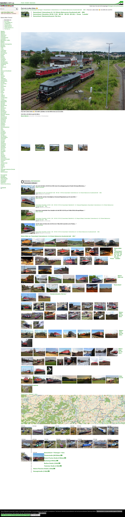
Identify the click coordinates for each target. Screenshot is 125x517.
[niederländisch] (13, 6)
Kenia (2, 85)
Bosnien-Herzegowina (6, 44)
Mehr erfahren (42, 513)
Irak (1, 68)
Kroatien (3, 90)
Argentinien (3, 35)
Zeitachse (3, 182)
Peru (2, 128)
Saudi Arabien (4, 137)
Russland (3, 133)
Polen (2, 129)
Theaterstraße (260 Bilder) (52, 455)
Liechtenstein (4, 97)
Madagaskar (4, 101)
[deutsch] (3, 6)
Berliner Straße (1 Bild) (51, 463)
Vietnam (3, 170)
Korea (2, 87)
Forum (22, 2)
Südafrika (3, 151)
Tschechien (3, 158)
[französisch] (5, 6)
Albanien (3, 32)
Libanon (3, 96)
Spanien (3, 149)
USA (2, 168)
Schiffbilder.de (7, 23)
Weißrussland (4, 172)
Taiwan (2, 154)
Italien (2, 74)
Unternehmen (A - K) (56, 10)
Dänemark (3, 51)
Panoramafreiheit (5, 127)
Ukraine (3, 164)
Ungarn (2, 165)
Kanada (3, 82)
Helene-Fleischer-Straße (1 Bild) (43, 468)
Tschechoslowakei (5, 159)
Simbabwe (3, 143)
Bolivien (3, 42)
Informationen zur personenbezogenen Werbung (109, 511)
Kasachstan (3, 83)
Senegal (3, 141)
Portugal (3, 131)
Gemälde (3, 176)
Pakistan (3, 123)
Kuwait (2, 92)
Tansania (3, 155)
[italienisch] (7, 6)
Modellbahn (4, 177)
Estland (2, 57)
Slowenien (3, 147)
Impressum (32, 2)
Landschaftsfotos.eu (8, 27)
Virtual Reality (4, 178)
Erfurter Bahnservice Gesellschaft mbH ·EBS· (74, 10)
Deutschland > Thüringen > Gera (29, 394)
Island (2, 72)
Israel (2, 73)
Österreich (3, 122)
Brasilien (3, 45)
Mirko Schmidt (39, 198)
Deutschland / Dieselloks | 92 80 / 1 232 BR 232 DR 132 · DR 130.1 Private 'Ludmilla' (60, 14)
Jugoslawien (4, 80)
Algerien (3, 34)
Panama (3, 126)
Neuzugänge (4, 175)
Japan (2, 77)
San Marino (3, 136)
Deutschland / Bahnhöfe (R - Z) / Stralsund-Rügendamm (74, 205)
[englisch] (1, 6)
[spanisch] (9, 6)
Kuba (2, 91)
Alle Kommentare (35, 181)
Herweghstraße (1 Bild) (40, 471)
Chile (2, 48)
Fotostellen (3, 181)
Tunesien (3, 160)
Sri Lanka (3, 150)
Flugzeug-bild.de (8, 25)
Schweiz (3, 140)
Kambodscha (4, 81)
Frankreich (3, 59)
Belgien (2, 41)
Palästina (3, 124)
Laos (2, 94)
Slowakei (3, 146)
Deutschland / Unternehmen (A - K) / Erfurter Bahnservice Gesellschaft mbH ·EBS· (59, 12)
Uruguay (3, 166)
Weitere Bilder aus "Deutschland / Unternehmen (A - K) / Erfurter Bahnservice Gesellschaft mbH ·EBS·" (48, 236)
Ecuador (3, 54)
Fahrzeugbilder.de (8, 22)
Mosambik (3, 113)
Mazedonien (4, 105)
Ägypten (3, 31)
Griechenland (4, 62)
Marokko (3, 104)
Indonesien (3, 67)
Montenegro (4, 111)
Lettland (3, 95)
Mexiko (2, 106)
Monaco (3, 109)
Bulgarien (3, 46)
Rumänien (3, 132)
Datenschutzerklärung (6, 183)
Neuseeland (4, 117)
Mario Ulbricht (24, 116)
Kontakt (27, 2)
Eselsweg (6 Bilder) (50, 460)
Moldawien (3, 108)
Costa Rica (3, 50)
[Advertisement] (68, 24)
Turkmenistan (4, 163)
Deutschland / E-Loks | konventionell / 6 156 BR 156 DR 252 (50, 192)
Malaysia (3, 103)
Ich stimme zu (35, 515)
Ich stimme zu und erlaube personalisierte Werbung (15, 515)
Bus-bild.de (6, 21)
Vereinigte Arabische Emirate (8, 169)
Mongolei (3, 110)
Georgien (3, 60)
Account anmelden (118, 6)
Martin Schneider (40, 187)
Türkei (2, 161)
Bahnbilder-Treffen (5, 40)
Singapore (3, 145)
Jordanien (3, 78)
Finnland (3, 58)
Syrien (2, 152)
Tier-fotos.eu (7, 28)
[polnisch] (11, 6)
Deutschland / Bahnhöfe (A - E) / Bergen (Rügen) (73, 218)
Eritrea (2, 55)
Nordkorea (3, 119)
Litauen (2, 99)
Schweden (3, 138)
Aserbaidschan (4, 37)
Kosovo (2, 88)
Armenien (3, 36)
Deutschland (47, 10)
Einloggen (110, 6)
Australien (3, 39)
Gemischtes (3, 180)
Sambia (2, 135)
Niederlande (4, 118)
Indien (2, 65)
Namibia (3, 115)
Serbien (3, 142)
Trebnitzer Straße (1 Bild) (52, 466)
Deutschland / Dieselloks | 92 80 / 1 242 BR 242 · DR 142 (49, 205)
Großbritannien (4, 63)
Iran (2, 69)
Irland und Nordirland (6, 71)
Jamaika (3, 76)
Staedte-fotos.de (8, 26)
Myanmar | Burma (5, 114)
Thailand (3, 156)
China (2, 49)
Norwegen (3, 120)
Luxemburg (3, 100)
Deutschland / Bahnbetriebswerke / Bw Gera (47, 16)
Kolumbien (3, 86)
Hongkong (3, 64)
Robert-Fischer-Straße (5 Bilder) (54, 458)
